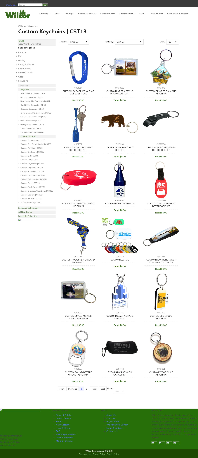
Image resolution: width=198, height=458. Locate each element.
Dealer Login (12, 4)
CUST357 (78, 369)
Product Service (63, 418)
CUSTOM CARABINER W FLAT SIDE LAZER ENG (78, 92)
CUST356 (161, 313)
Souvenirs (156, 13)
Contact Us (111, 431)
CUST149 (120, 257)
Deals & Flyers (63, 428)
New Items (25, 85)
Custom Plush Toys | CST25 (32, 187)
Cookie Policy (113, 454)
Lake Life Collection (27, 216)
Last (102, 388)
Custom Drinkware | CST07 (32, 152)
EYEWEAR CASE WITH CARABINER (120, 373)
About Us (111, 415)
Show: (162, 42)
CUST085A (161, 144)
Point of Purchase (64, 437)
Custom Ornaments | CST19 (32, 175)
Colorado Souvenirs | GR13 (32, 109)
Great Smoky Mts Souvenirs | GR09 (35, 113)
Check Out (36, 44)
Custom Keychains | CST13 (32, 163)
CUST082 (78, 144)
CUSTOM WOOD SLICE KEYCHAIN (161, 373)
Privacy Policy (99, 454)
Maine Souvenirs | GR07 (30, 120)
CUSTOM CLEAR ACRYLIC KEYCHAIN (119, 317)
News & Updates (114, 428)
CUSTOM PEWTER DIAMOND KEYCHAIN (161, 92)
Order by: (109, 42)
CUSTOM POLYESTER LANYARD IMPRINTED (78, 261)
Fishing (68, 13)
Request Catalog (64, 415)
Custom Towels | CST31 (31, 198)
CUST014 (78, 88)
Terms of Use (85, 454)
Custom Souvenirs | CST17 (32, 171)
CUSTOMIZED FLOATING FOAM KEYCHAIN (78, 204)
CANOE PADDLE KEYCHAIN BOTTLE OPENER (78, 148)
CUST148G (161, 200)
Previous (72, 388)
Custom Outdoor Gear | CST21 (33, 179)
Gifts (141, 13)
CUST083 (120, 144)
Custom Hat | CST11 (29, 160)
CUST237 (161, 257)
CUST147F (119, 200)
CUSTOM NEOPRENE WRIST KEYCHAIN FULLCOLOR (161, 261)
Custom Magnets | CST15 (31, 167)
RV (56, 13)
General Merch (126, 13)
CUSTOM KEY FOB (119, 259)
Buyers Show (112, 421)
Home (23, 26)
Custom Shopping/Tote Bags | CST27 (36, 191)
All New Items (25, 212)
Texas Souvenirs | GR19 (30, 128)
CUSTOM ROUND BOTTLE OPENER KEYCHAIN (78, 373)
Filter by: (63, 42)
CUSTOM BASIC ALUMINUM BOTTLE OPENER (161, 148)
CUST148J (78, 257)
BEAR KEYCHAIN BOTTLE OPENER (120, 148)
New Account (62, 424)
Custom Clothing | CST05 (31, 148)
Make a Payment (64, 440)
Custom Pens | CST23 (30, 183)
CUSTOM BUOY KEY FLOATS (119, 203)
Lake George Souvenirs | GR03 (33, 117)
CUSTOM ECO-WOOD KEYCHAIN (161, 317)
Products (110, 418)
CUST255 (78, 313)
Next (94, 388)
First (62, 388)
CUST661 (161, 369)
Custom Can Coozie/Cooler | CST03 (35, 144)
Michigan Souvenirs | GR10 (32, 124)
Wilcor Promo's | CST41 (30, 202)
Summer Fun (106, 13)
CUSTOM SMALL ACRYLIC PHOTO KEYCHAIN (78, 317)
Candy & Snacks (86, 13)
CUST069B (119, 88)
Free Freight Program (66, 434)
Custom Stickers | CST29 (31, 195)
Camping (43, 13)
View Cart (24, 44)
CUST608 (120, 369)
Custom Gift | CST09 (29, 156)
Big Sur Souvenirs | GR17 (31, 97)
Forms (59, 421)
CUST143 (78, 200)
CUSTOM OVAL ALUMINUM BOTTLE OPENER (161, 204)
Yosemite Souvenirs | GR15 (32, 132)
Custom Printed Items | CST (32, 140)
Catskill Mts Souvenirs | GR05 (33, 105)
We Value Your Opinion (117, 424)
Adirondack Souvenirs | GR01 (33, 93)
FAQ (58, 431)
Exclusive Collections (177, 13)
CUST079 (161, 88)
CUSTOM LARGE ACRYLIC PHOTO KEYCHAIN (119, 92)
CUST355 (120, 313)
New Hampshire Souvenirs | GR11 (35, 101)
